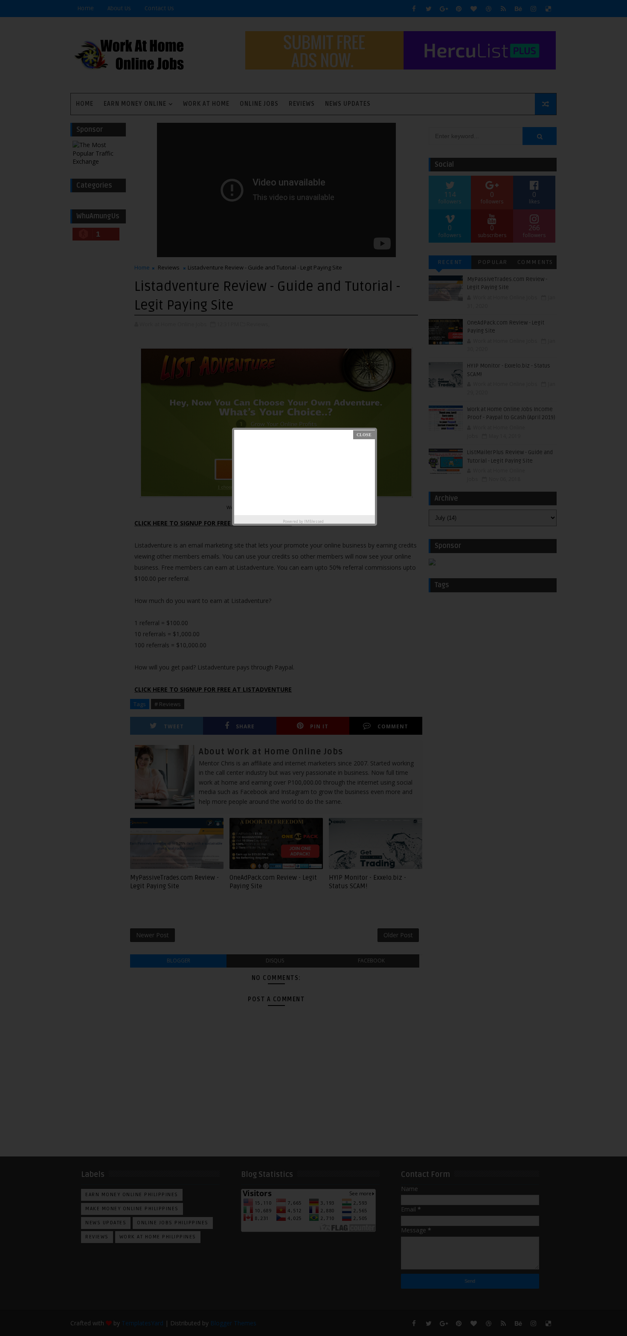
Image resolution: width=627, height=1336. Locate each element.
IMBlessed (314, 521)
